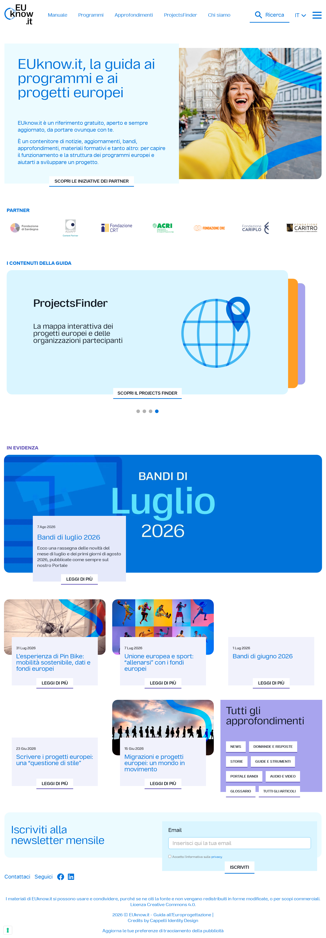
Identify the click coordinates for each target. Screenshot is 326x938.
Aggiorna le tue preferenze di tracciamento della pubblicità (163, 931)
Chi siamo (219, 15)
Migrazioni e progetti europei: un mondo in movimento (154, 763)
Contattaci (17, 876)
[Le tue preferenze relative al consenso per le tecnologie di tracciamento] (8, 930)
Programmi (91, 15)
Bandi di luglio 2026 (68, 537)
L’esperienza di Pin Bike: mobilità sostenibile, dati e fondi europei (53, 662)
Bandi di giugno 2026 (263, 656)
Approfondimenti (134, 15)
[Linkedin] (71, 876)
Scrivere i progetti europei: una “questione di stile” (54, 759)
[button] (269, 15)
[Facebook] (60, 876)
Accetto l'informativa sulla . (197, 857)
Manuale (57, 15)
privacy (216, 857)
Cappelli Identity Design (174, 920)
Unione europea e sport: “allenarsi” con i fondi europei (159, 662)
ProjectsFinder (180, 15)
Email (175, 830)
